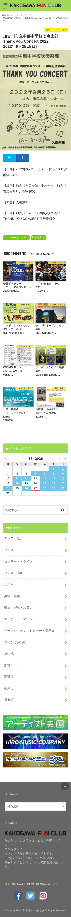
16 (62, 478)
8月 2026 (35, 459)
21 (44, 483)
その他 (9, 653)
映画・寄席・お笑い (18, 607)
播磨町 (9, 699)
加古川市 (40, 237)
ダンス (9, 550)
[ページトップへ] (65, 786)
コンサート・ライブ (17, 237)
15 (53, 478)
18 (17, 483)
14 (44, 478)
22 (53, 483)
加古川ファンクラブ (33, 910)
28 (44, 488)
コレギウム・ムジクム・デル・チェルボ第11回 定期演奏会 (17, 329)
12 (26, 478)
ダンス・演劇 (13, 573)
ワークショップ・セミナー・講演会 (29, 630)
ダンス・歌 (12, 538)
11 (17, 478)
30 (62, 488)
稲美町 (9, 688)
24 (7, 488)
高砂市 (9, 676)
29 (53, 488)
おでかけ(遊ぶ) (14, 642)
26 (26, 488)
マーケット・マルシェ (20, 619)
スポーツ (10, 584)
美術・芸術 (12, 596)
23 (62, 483)
